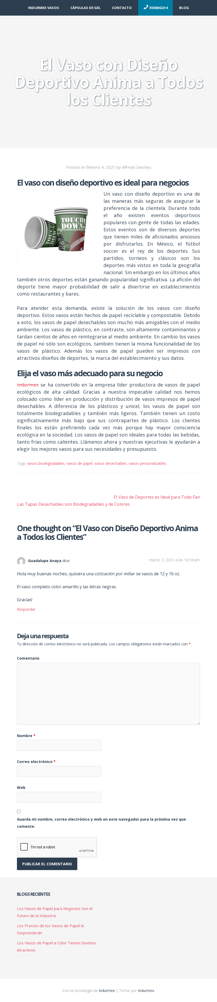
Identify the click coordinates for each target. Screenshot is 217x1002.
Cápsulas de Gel (85, 7)
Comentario (28, 658)
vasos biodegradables (46, 463)
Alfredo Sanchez (136, 167)
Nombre (26, 735)
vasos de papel (79, 463)
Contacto (122, 7)
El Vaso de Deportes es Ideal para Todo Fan (157, 497)
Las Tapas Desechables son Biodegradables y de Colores (73, 504)
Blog (184, 7)
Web (21, 787)
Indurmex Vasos (43, 7)
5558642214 (158, 7)
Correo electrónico (36, 761)
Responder (26, 609)
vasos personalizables (147, 463)
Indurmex (28, 385)
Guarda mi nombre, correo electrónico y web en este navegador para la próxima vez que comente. (101, 823)
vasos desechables (110, 463)
